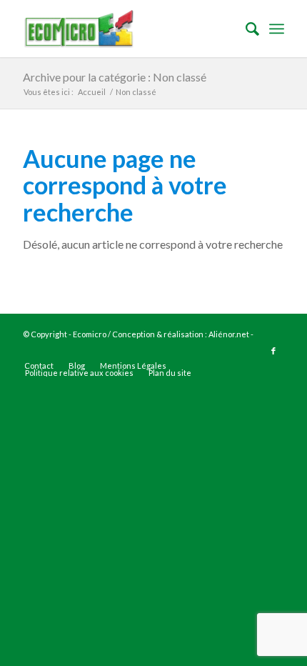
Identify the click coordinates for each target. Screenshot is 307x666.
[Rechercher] (245, 28)
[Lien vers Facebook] (273, 351)
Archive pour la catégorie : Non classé (114, 77)
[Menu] (276, 28)
